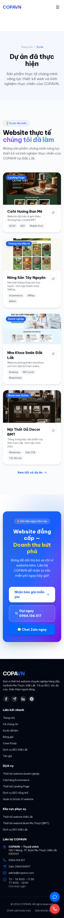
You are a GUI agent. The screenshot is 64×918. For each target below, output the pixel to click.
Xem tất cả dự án (29, 472)
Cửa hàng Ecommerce (16, 780)
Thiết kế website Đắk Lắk (18, 816)
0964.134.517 (17, 860)
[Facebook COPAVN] (6, 699)
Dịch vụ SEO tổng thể (15, 792)
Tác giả (7, 756)
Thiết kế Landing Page (16, 786)
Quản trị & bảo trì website (18, 799)
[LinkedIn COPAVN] (23, 699)
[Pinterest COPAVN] (31, 699)
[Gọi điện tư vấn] (55, 909)
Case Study (10, 743)
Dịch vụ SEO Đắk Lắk (15, 749)
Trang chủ (27, 47)
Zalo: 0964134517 (19, 866)
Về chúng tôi (10, 724)
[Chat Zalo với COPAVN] (55, 897)
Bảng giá (8, 737)
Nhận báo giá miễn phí (29, 594)
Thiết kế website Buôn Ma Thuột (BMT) (26, 823)
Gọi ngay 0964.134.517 (30, 613)
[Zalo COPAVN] (14, 699)
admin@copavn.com (21, 873)
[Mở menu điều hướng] (57, 7)
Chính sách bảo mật (19, 910)
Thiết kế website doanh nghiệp (21, 773)
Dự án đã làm (10, 730)
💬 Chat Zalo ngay (32, 630)
